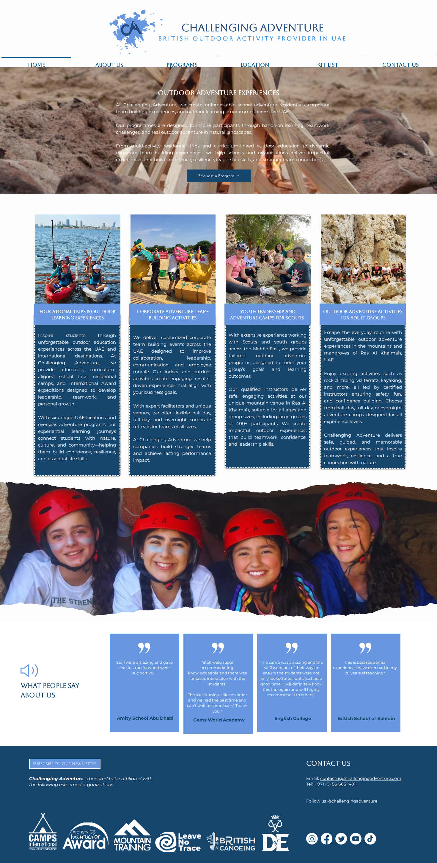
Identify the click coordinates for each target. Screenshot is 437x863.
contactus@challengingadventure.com (360, 778)
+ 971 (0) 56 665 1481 (335, 784)
